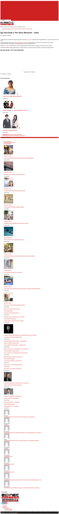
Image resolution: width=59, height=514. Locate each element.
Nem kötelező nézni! (8, 456)
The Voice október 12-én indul (21, 42)
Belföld (6, 3)
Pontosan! (6, 448)
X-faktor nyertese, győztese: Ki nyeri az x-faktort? (14, 320)
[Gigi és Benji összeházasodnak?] (11, 127)
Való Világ (7, 16)
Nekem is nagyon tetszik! (9, 464)
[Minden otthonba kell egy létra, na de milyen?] (8, 268)
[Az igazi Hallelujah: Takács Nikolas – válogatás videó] (15, 341)
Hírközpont (5, 2)
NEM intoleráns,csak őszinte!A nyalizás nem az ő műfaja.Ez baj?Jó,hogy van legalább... (22, 487)
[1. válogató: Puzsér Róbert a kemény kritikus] (8, 333)
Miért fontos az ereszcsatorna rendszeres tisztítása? (14, 174)
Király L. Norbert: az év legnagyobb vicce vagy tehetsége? (16, 352)
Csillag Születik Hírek (8, 310)
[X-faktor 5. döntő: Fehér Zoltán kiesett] (8, 394)
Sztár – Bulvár (6, 7)
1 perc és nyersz (8, 8)
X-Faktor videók (15, 342)
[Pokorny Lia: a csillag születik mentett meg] (10, 93)
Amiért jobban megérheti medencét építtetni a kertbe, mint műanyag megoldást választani (22, 288)
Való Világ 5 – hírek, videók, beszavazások (12, 368)
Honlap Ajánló (6, 507)
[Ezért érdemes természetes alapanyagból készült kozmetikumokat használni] (8, 252)
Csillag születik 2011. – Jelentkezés (11, 406)
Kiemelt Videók (10, 28)
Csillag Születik (8, 11)
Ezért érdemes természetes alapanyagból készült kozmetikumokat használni (19, 255)
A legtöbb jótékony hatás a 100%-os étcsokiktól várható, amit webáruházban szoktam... (21, 440)
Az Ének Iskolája (8, 9)
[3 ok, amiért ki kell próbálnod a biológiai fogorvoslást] (8, 186)
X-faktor (6, 10)
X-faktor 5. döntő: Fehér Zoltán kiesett (11, 398)
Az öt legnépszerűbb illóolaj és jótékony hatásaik (14, 206)
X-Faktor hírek (13, 318)
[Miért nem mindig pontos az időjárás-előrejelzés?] (8, 235)
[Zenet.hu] (10, 498)
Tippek (6, 5)
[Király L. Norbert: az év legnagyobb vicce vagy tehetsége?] (16, 348)
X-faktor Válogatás (7, 342)
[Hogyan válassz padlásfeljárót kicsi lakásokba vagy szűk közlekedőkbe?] (8, 154)
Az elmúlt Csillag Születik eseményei (11, 312)
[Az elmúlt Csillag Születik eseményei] (12, 308)
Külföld (6, 4)
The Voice (7, 14)
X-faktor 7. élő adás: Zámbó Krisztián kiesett (13, 384)
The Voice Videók (28, 28)
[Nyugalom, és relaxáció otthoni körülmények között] (8, 301)
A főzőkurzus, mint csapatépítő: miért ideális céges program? (16, 223)
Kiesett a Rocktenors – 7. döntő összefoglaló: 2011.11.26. (15, 110)
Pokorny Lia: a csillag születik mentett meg (12, 96)
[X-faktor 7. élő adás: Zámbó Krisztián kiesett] (8, 380)
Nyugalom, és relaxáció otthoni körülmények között (14, 304)
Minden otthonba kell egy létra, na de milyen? (13, 272)
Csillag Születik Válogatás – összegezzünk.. (13, 360)
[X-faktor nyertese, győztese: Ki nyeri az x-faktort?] (14, 316)
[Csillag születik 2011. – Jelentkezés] (11, 402)
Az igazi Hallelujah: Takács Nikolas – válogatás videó (15, 344)
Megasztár (7, 13)
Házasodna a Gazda (9, 17)
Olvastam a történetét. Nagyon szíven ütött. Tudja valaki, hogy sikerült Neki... (19, 416)
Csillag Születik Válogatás (14, 335)
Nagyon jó (6, 424)
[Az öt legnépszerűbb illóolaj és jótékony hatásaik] (8, 203)
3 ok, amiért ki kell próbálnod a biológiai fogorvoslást (14, 190)
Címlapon (5, 28)
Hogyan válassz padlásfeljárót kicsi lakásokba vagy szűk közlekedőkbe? (19, 157)
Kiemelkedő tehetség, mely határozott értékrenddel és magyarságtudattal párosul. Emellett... (22, 432)
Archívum (5, 506)
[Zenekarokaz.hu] (10, 501)
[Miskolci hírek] (4, 503)
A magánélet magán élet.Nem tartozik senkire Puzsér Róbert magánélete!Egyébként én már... (23, 479)
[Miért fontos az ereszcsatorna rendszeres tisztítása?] (8, 170)
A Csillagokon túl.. (8, 508)
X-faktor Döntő (7, 318)
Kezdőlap (5, 1)
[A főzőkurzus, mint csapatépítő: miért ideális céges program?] (8, 219)
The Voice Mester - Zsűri (19, 28)
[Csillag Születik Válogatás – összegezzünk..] (13, 356)
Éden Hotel (7, 12)
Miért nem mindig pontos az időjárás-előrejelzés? (14, 239)
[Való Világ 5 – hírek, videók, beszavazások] (13, 364)
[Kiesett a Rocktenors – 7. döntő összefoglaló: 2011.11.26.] (8, 108)
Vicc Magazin (5, 18)
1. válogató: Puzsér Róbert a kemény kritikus (13, 337)
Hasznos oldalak (8, 509)
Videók (4, 6)
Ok (17, 512)
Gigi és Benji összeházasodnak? (10, 130)
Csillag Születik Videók (25, 335)
